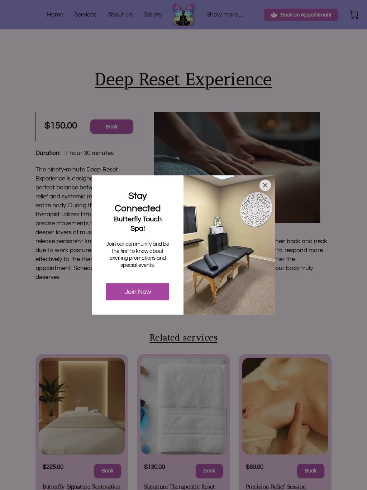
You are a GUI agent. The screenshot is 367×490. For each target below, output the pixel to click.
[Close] (265, 185)
